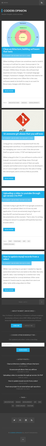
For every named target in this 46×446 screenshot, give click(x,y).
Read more (9, 91)
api (24, 241)
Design (24, 102)
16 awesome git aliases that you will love (23, 133)
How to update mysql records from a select (21, 257)
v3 (29, 241)
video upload (9, 244)
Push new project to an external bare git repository (23, 386)
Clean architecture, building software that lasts (21, 50)
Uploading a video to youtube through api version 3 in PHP (21, 194)
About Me (29, 325)
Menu (6, 2)
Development (34, 102)
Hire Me (16, 325)
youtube (17, 241)
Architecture (14, 102)
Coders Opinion (15, 10)
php (10, 241)
